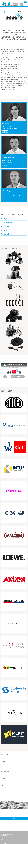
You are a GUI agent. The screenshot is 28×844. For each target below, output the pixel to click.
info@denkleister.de (8, 90)
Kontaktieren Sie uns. (11, 11)
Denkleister (14, 3)
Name (2, 764)
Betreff (2, 778)
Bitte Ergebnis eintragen (7, 801)
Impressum (3, 839)
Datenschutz (3, 840)
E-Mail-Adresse (4, 771)
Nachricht (3, 786)
